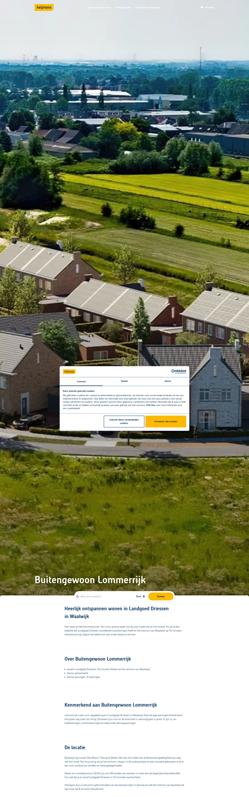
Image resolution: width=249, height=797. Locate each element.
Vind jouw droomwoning (100, 7)
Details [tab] (124, 381)
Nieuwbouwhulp (123, 7)
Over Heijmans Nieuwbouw (147, 7)
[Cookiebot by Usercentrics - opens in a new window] (173, 371)
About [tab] (168, 381)
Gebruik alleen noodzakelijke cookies (124, 422)
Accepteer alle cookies (165, 421)
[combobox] (104, 596)
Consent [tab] (81, 381)
